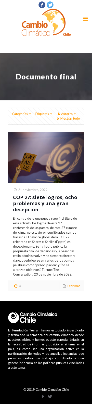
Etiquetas (42, 114)
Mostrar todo (70, 118)
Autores (67, 114)
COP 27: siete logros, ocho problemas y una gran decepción (45, 203)
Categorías (20, 114)
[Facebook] (42, 4)
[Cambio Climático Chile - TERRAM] (46, 22)
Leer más (73, 286)
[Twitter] (50, 4)
